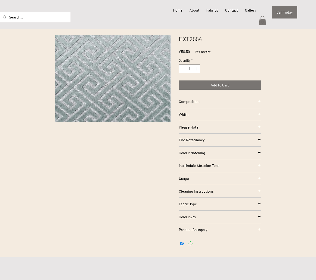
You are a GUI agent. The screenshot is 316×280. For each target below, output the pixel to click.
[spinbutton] (189, 69)
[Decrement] (182, 69)
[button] (262, 20)
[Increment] (196, 69)
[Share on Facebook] (182, 243)
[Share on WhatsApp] (190, 243)
